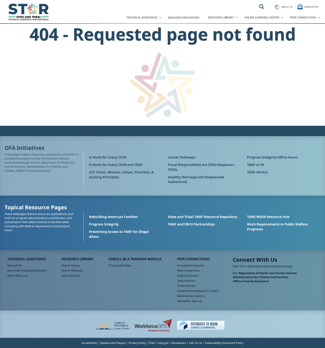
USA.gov (163, 343)
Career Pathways (182, 157)
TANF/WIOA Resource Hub (268, 216)
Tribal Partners (186, 286)
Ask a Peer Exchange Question (26, 270)
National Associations (191, 296)
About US (286, 6)
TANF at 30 (255, 164)
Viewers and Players (113, 343)
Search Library (71, 265)
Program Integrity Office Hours (272, 157)
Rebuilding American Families (113, 216)
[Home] (25, 12)
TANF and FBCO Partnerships (191, 224)
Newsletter (311, 6)
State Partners (186, 281)
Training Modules (120, 265)
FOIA (152, 343)
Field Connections (188, 270)
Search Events (71, 275)
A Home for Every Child (107, 157)
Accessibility (89, 343)
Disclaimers (178, 343)
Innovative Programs (190, 265)
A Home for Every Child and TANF (116, 164)
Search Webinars (72, 270)
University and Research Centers (198, 291)
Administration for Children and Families (260, 277)
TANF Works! (257, 172)
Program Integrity (104, 224)
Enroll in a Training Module (135, 259)
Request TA (14, 265)
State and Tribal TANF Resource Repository (202, 216)
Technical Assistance (141, 17)
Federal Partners (187, 275)
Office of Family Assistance (251, 281)
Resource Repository (184, 17)
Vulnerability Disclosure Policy (224, 343)
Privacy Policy (137, 343)
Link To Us (195, 343)
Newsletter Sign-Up (189, 301)
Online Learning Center (261, 17)
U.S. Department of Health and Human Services (265, 273)
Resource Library (221, 17)
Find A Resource (17, 275)
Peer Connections (303, 17)
